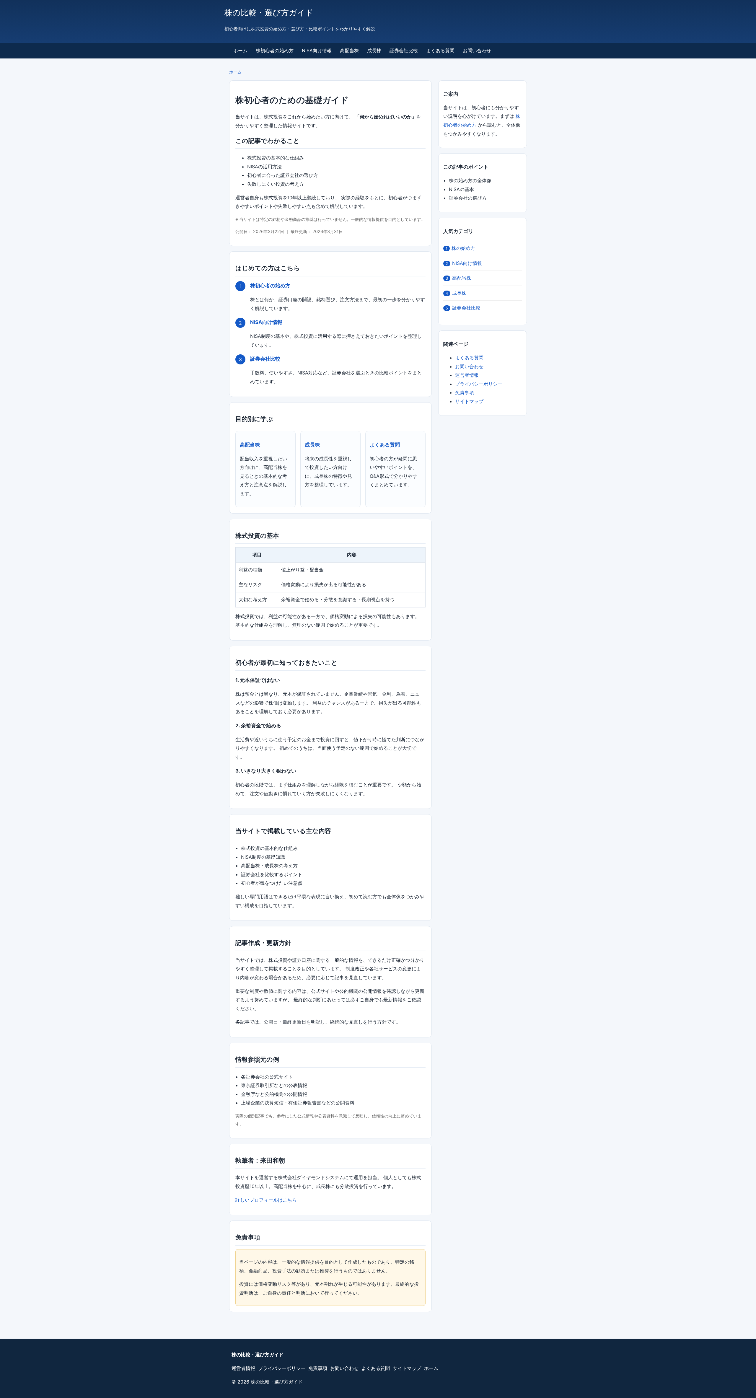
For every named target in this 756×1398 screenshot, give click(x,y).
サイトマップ (469, 401)
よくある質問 (440, 50)
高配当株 (349, 50)
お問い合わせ (477, 50)
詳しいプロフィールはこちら (266, 1200)
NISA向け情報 (317, 50)
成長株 (374, 50)
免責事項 (464, 392)
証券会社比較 (404, 50)
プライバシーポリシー (478, 384)
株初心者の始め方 (275, 50)
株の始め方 (460, 248)
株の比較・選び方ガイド (269, 12)
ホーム (240, 50)
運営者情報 (467, 375)
